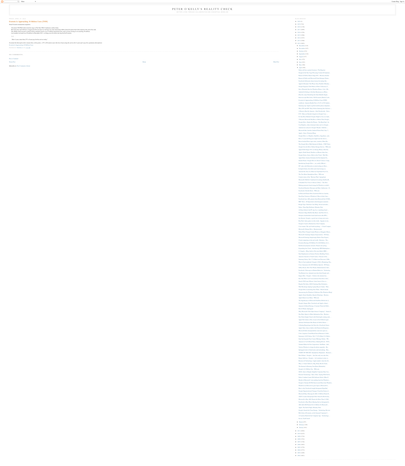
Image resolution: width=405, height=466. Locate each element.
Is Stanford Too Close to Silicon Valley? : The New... (313, 182)
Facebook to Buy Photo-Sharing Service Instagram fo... (314, 402)
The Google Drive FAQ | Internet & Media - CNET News (314, 144)
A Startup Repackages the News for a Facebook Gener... (314, 325)
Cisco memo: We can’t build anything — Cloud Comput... (315, 226)
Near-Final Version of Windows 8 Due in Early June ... (314, 196)
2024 (299, 21)
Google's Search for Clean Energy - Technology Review (314, 410)
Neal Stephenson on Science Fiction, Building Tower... (314, 254)
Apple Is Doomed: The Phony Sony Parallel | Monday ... (314, 84)
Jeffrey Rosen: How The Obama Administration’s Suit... (314, 267)
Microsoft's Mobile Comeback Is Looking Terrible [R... (314, 180)
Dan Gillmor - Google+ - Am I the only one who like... (314, 355)
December (302, 46)
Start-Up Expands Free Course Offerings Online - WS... (314, 339)
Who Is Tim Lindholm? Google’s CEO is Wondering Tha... (315, 262)
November (302, 48)
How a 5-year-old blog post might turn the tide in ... (313, 139)
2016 (299, 32)
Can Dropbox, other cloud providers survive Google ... (314, 125)
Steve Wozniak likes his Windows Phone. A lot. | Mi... (314, 89)
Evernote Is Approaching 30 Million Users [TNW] (313, 100)
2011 (299, 431)
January (301, 427)
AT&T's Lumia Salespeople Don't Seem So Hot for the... (314, 396)
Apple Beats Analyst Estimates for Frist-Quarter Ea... (313, 158)
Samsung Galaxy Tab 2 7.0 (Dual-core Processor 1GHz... (314, 259)
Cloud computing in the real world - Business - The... (314, 240)
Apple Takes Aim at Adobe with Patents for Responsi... (314, 328)
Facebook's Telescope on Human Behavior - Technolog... (315, 270)
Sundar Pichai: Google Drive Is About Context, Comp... (314, 160)
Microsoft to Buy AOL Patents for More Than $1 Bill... (314, 399)
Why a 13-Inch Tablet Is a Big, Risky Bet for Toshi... (313, 363)
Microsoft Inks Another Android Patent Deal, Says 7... (314, 130)
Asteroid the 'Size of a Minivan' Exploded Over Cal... (314, 171)
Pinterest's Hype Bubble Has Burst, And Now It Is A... (314, 213)
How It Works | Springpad (306, 309)
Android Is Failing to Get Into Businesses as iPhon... (313, 92)
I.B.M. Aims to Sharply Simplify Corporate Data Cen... (314, 372)
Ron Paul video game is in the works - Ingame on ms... (314, 221)
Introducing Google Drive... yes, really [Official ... (313, 163)
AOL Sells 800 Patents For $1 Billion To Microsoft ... (314, 405)
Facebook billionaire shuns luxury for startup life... (313, 81)
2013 (299, 40)
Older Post (276, 62)
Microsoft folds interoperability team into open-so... (313, 331)
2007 (299, 442)
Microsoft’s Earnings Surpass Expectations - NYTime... (314, 235)
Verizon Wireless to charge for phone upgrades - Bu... (314, 347)
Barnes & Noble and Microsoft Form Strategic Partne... (314, 78)
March (301, 422)
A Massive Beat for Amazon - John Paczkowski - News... (314, 111)
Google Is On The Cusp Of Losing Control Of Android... (314, 73)
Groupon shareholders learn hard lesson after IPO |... (313, 215)
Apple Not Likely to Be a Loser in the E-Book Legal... (314, 320)
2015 (299, 35)
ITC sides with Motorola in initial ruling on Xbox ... (313, 166)
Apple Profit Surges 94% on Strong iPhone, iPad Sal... (314, 149)
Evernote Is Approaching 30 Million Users (21, 45)
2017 (299, 29)
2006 (299, 444)
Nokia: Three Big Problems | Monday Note (311, 207)
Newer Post (12, 62)
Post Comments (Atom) (23, 66)
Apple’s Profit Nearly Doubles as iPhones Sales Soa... (313, 152)
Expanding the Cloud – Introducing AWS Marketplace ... (315, 248)
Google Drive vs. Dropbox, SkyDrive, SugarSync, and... (314, 136)
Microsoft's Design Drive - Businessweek (310, 229)
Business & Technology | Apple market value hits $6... (314, 361)
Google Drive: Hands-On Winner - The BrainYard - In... (314, 122)
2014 (299, 38)
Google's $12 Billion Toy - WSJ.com (309, 369)
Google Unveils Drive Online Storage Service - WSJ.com (315, 147)
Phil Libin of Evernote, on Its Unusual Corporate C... (313, 413)
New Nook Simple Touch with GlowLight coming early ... (315, 317)
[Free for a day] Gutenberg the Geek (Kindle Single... (313, 95)
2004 (299, 450)
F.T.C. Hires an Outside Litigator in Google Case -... (313, 114)
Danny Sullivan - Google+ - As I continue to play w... (314, 358)
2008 (299, 439)
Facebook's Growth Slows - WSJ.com (309, 191)
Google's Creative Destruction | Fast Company (312, 224)
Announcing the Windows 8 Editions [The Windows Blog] (315, 292)
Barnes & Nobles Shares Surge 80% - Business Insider (314, 75)
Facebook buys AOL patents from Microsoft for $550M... (315, 199)
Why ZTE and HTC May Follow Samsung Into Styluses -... (315, 108)
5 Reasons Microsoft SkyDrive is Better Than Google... (314, 119)
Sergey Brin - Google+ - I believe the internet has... (313, 276)
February (301, 425)
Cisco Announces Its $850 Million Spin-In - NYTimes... (314, 265)
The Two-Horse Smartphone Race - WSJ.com (311, 174)
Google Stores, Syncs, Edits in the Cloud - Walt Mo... (314, 155)
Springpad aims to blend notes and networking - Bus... (314, 350)
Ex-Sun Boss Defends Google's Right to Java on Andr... (314, 117)
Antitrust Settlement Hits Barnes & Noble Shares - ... (313, 322)
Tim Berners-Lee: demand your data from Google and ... (314, 273)
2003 (299, 453)
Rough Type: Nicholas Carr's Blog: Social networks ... (314, 204)
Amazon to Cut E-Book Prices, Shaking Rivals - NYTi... (314, 342)
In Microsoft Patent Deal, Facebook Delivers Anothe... (314, 193)
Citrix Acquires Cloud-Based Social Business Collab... (314, 333)
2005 (299, 447)
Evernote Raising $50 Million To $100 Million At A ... (314, 243)
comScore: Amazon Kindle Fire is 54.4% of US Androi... (314, 103)
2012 (299, 43)
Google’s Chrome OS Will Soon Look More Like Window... (315, 383)
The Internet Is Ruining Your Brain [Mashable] (312, 366)
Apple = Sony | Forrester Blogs (307, 133)
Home (144, 62)
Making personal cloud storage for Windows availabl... (314, 185)
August (301, 57)
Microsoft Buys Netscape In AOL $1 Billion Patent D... (314, 394)
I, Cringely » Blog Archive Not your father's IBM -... (313, 251)
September (302, 54)
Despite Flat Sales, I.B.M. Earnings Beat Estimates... (313, 284)
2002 (299, 455)
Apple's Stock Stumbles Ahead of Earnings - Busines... (314, 295)
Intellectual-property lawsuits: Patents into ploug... (313, 246)
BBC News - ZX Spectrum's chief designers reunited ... (314, 202)
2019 (299, 24)
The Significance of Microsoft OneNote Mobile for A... (314, 300)
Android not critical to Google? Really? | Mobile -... (313, 128)
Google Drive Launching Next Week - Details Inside (313, 289)
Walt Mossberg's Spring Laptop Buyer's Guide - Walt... (314, 287)
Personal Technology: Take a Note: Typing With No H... (314, 374)
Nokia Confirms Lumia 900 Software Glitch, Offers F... (314, 377)
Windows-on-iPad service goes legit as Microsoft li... (314, 385)
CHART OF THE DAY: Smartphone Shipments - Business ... (315, 353)
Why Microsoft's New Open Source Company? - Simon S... (315, 311)
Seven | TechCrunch (304, 418)
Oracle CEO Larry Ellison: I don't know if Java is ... (313, 281)
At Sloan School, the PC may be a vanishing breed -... (314, 210)
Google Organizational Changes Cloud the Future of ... (314, 391)
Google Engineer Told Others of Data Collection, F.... (314, 86)
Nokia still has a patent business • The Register (312, 70)
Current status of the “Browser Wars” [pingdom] (312, 177)
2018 (299, 27)
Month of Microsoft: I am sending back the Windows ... (314, 380)
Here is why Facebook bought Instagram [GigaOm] (313, 388)
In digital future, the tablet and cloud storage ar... (312, 169)
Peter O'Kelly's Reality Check (202, 9)
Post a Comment (13, 59)
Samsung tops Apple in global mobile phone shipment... (315, 106)
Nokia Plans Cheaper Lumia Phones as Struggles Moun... (315, 232)
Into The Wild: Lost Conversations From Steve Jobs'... (314, 278)
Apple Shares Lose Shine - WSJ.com (309, 298)
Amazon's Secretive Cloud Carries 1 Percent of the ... (313, 256)
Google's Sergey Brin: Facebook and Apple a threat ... (314, 303)
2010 (299, 433)
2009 (299, 436)
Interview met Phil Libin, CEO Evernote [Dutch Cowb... (314, 97)
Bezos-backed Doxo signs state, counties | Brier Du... (313, 141)
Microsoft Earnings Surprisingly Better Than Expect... (314, 237)
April (300, 67)
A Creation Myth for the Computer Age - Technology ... (314, 416)
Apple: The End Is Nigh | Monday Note (310, 407)
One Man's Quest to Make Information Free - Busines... (314, 314)
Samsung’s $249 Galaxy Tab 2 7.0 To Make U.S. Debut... (315, 336)
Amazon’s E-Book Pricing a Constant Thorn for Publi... (314, 306)
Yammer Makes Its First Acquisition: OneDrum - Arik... (314, 344)
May (300, 65)
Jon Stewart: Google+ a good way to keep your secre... (314, 218)
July (300, 59)
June (300, 62)
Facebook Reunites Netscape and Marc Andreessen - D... (315, 188)
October (301, 51)
